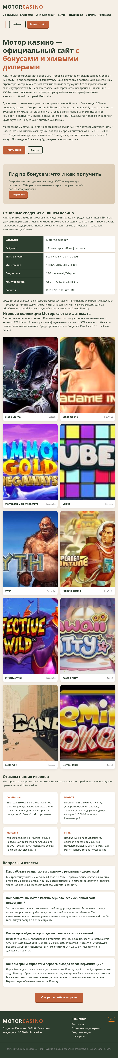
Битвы (62, 14)
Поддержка (76, 14)
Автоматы (105, 14)
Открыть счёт (38, 24)
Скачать (91, 14)
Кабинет (17, 24)
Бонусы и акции (45, 14)
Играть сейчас (14, 149)
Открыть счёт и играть (59, 997)
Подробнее (18, 194)
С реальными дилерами (18, 14)
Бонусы (35, 150)
